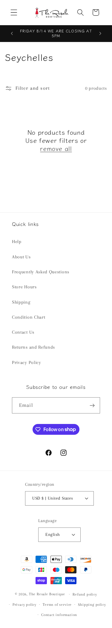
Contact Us (23, 332)
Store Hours (24, 287)
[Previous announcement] (11, 33)
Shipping (21, 302)
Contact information (59, 615)
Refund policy (85, 594)
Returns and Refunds (33, 347)
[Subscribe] (92, 405)
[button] (14, 12)
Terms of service (57, 604)
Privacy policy (24, 604)
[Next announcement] (100, 33)
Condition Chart (28, 317)
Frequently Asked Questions (40, 272)
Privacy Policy (26, 362)
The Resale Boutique (47, 594)
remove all (56, 148)
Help (17, 241)
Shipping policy (92, 604)
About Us (21, 257)
